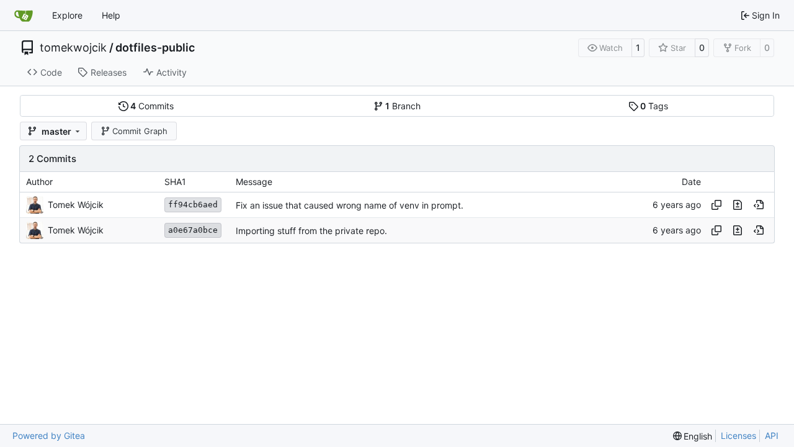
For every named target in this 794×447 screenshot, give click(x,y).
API (771, 435)
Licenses (738, 435)
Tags (654, 106)
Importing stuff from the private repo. (311, 230)
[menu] (693, 436)
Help (111, 15)
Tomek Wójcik (76, 204)
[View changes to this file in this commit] (737, 205)
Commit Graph (139, 131)
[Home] (23, 15)
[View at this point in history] (758, 205)
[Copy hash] (716, 205)
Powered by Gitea (48, 435)
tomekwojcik (73, 48)
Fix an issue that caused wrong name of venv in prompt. (349, 205)
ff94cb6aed (193, 204)
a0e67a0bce (193, 230)
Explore (67, 15)
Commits (152, 106)
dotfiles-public (155, 48)
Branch (403, 106)
